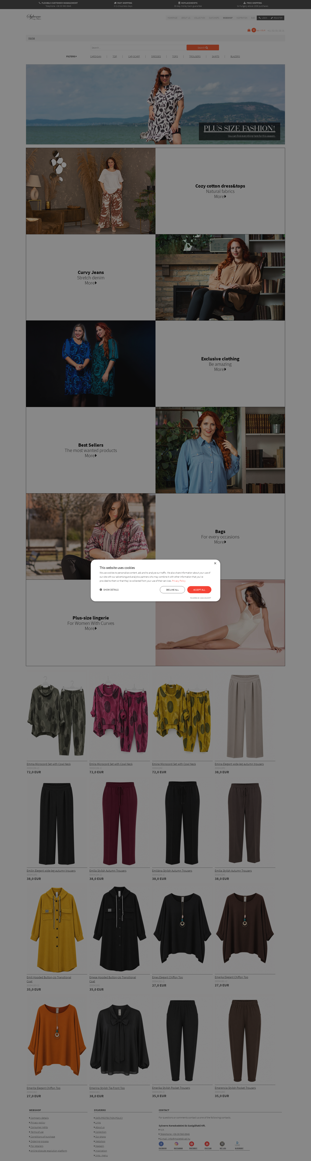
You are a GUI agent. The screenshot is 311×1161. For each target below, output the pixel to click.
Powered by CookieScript (200, 598)
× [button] (215, 563)
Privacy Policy (179, 580)
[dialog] (155, 580)
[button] (109, 590)
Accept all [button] (199, 589)
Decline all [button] (172, 589)
